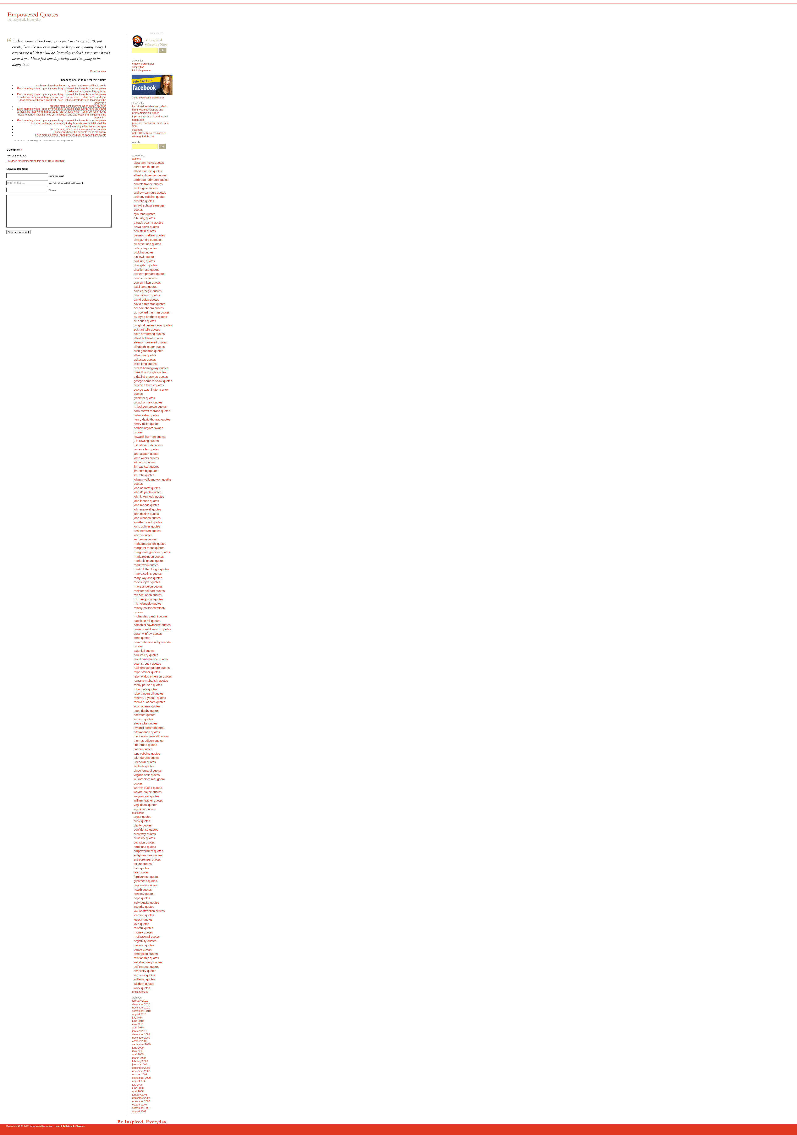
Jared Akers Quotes (146, 458)
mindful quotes (143, 928)
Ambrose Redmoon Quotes (151, 179)
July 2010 (137, 1017)
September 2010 (141, 1011)
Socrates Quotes (144, 715)
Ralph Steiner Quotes (147, 672)
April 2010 (138, 1027)
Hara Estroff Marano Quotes (152, 411)
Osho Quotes (142, 637)
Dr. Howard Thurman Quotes (152, 312)
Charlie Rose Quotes (146, 269)
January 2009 (139, 1064)
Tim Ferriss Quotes (145, 744)
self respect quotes (146, 966)
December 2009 (141, 1034)
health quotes (143, 889)
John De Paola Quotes (147, 492)
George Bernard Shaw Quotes (153, 381)
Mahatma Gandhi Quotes (150, 543)
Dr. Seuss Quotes (145, 321)
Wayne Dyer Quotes (146, 796)
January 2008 (139, 1094)
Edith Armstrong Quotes (149, 334)
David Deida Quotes (146, 299)
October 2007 (139, 1104)
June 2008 (138, 1088)
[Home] (32, 16)
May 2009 (137, 1051)
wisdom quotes (144, 983)
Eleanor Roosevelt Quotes (150, 342)
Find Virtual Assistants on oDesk (149, 106)
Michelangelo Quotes (147, 603)
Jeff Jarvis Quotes (145, 462)
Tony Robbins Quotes (147, 753)
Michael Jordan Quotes (148, 599)
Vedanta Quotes (144, 766)
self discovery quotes (148, 962)
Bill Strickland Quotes (147, 244)
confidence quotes (146, 829)
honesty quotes (144, 893)
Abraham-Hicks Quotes (149, 162)
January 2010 (139, 1031)
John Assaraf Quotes (147, 488)
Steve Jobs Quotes (146, 723)
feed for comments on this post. (26, 161)
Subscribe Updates (75, 1126)
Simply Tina (138, 67)
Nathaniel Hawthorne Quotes (152, 625)
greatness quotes (145, 881)
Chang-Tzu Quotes (145, 265)
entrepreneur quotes (147, 859)
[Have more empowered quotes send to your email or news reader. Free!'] (152, 41)
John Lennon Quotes (146, 501)
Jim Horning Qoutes (146, 470)
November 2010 (141, 1007)
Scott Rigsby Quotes (146, 710)
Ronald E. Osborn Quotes (149, 702)
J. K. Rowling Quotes (146, 441)
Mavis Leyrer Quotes (147, 582)
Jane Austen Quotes (146, 453)
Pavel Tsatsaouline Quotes (151, 659)
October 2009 (139, 1041)
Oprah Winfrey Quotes (148, 633)
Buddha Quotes (144, 252)
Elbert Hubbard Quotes (148, 338)
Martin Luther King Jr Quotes (151, 569)
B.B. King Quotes (144, 218)
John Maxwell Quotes (147, 509)
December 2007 (141, 1098)
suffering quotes (144, 979)
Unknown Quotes (145, 762)
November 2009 (141, 1038)
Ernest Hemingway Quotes (151, 368)
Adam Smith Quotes (147, 166)
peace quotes (143, 949)
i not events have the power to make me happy (80, 132)
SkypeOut (137, 130)
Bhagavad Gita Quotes (148, 239)
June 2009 (138, 1047)
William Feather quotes (148, 800)
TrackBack (56, 161)
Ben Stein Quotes (145, 231)
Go (162, 146)
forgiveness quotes (146, 876)
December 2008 (141, 1068)
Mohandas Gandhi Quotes (151, 616)
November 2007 (141, 1101)
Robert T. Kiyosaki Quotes (150, 698)
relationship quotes (146, 958)
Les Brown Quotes (145, 539)
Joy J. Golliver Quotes (147, 526)
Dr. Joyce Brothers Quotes (150, 316)
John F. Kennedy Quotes (149, 496)
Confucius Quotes (145, 278)
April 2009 (138, 1054)
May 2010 (137, 1024)
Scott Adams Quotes (147, 706)
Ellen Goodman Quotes (148, 351)
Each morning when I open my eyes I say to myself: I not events (70, 135)
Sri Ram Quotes (143, 719)
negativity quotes (145, 941)
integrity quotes (144, 906)
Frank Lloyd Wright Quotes (150, 372)
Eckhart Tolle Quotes (147, 329)
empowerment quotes (148, 851)
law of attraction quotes (149, 911)
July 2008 (137, 1084)
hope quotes (142, 898)
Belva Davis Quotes (146, 227)
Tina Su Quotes (143, 749)
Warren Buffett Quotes (148, 787)
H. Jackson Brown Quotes (150, 406)
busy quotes (142, 821)
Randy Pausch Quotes (148, 685)
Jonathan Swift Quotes (148, 522)
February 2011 (140, 1001)
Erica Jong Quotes (145, 363)
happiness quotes (42, 140)
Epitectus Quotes (145, 359)
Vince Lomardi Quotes (148, 770)
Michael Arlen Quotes (148, 595)
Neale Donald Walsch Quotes (152, 629)
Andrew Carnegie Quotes (150, 192)
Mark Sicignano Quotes (149, 560)
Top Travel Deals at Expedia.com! (150, 116)
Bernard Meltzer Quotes (149, 235)
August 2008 (139, 1081)
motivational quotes (60, 140)
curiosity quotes (144, 838)
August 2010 (139, 1014)
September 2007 (141, 1108)
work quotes (142, 988)
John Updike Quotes (146, 513)
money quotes (143, 932)
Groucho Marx (97, 71)
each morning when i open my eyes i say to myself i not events (71, 85)
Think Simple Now (141, 70)
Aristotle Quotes (144, 201)
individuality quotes (146, 902)
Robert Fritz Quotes (145, 689)
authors (136, 158)
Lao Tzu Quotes (143, 535)
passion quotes (144, 945)
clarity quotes (143, 825)
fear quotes (141, 872)
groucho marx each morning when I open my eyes (78, 106)
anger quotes (142, 816)
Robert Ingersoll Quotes (149, 693)
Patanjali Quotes (144, 650)
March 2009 (139, 1058)
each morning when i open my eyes (86, 126)
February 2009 (140, 1061)
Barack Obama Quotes (148, 222)
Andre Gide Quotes (146, 188)
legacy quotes (143, 919)
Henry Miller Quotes (146, 423)
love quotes (141, 924)
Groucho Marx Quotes (22, 140)
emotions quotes (145, 846)
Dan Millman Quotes (147, 295)
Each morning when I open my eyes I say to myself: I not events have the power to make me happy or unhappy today (61, 90)
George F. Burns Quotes (149, 385)
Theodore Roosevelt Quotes (151, 736)
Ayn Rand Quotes (144, 214)
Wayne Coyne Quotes (148, 792)
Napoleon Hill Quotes (147, 620)
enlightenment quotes (148, 855)
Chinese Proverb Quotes (149, 273)
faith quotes (141, 868)
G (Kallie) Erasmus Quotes (151, 376)
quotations (138, 813)
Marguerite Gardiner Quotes (152, 552)
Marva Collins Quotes (148, 573)
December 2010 (141, 1004)
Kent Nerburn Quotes (147, 530)
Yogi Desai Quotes (145, 805)
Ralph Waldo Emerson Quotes (153, 676)
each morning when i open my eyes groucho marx (78, 129)
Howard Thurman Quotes (150, 436)
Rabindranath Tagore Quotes (152, 667)
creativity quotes (145, 834)
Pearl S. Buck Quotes (147, 663)
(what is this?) (156, 33)
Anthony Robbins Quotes (149, 196)
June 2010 (138, 1021)
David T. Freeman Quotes (149, 304)
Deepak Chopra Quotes (149, 308)
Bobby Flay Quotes (146, 248)
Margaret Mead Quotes (149, 548)
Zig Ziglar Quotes (145, 809)
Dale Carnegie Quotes (148, 291)
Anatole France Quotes (148, 184)
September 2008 (141, 1078)
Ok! (162, 50)
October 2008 (139, 1074)
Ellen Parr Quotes (145, 355)
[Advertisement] (138, 19)
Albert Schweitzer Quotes (150, 175)
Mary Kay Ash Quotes (148, 578)
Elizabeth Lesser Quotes (149, 346)
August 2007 (139, 1111)
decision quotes (144, 842)
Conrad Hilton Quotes (147, 282)
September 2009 (141, 1044)
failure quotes (143, 864)
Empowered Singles (143, 64)
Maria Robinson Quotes (149, 556)
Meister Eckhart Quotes (149, 591)
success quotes (144, 975)
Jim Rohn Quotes (144, 475)
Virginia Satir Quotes (147, 775)
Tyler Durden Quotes (147, 757)
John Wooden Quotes (147, 518)
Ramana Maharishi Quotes (151, 680)
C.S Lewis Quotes (144, 256)
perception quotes (146, 953)
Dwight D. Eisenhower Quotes (153, 325)
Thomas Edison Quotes (149, 740)
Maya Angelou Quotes (148, 586)
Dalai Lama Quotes (145, 286)
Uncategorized (140, 992)
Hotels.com (138, 120)
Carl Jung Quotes (144, 261)
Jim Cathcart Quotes (146, 466)
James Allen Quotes (146, 449)
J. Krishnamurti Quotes (148, 445)
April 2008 (138, 1091)
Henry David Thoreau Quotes (152, 419)
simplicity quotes (145, 971)
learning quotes (144, 915)
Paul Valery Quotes (146, 655)
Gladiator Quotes (144, 398)
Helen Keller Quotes (146, 415)
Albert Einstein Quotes (148, 171)
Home (58, 1126)
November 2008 (141, 1071)
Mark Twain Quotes (146, 565)
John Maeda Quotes (146, 505)
